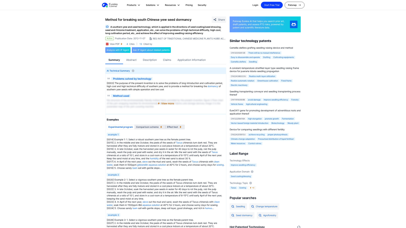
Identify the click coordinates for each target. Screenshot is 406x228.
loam (134, 168)
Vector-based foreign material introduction (249, 123)
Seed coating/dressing (241, 176)
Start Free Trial (271, 5)
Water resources (238, 143)
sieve (145, 161)
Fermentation (288, 118)
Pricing (189, 5)
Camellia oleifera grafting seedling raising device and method (261, 47)
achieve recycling (257, 134)
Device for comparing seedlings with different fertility (257, 129)
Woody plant (293, 123)
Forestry (295, 99)
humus (208, 208)
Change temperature (266, 206)
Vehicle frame (237, 104)
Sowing (242, 188)
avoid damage (254, 99)
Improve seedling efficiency (243, 165)
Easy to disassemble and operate (245, 57)
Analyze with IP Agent (118, 50)
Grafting (266, 57)
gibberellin (142, 164)
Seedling (253, 61)
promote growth (272, 118)
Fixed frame (286, 80)
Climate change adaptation (243, 139)
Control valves (254, 143)
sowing (220, 164)
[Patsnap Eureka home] (109, 5)
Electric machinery (239, 85)
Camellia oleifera (238, 61)
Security (202, 5)
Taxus (179, 142)
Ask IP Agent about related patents (151, 50)
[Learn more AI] (294, 24)
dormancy (213, 86)
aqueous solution (157, 164)
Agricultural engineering (256, 104)
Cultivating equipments (283, 57)
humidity (154, 158)
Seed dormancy (244, 215)
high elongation (255, 118)
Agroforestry (269, 215)
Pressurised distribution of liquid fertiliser (276, 139)
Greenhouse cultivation (267, 80)
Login (255, 5)
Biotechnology (278, 123)
